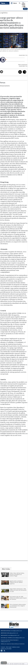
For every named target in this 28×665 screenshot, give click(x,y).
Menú (15, 3)
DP (6, 59)
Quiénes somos (16, 647)
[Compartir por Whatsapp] (20, 72)
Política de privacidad (6, 648)
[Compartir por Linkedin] (1, 71)
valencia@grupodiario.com (18, 637)
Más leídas (6, 569)
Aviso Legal (8, 647)
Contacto (3, 647)
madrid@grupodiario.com (13, 635)
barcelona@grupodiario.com (15, 630)
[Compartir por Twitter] (24, 72)
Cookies (4, 662)
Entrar (25, 9)
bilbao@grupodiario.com (12, 633)
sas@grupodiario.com (5, 641)
